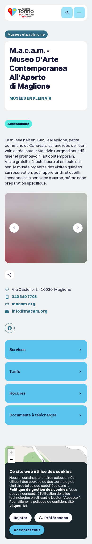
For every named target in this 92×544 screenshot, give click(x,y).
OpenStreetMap (61, 495)
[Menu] (79, 12)
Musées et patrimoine (26, 34)
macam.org (23, 303)
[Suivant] (78, 228)
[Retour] (14, 228)
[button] (11, 452)
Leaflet (44, 495)
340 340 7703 (24, 296)
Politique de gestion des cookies (38, 489)
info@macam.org (29, 311)
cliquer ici (18, 505)
